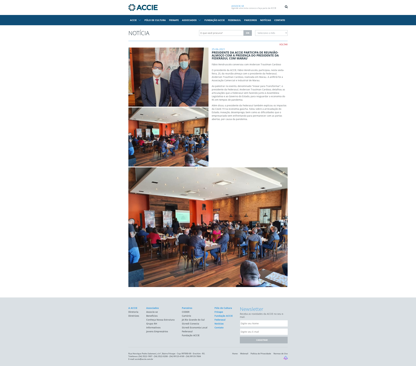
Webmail (244, 353)
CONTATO (279, 20)
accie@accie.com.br (144, 359)
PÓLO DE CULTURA (155, 20)
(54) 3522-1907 (145, 356)
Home (235, 353)
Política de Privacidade (261, 353)
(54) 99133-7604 (193, 356)
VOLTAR (283, 44)
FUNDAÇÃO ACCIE (214, 20)
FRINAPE (174, 20)
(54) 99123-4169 (176, 356)
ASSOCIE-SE (237, 5)
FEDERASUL (234, 20)
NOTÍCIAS (265, 20)
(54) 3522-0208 (161, 356)
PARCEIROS (250, 20)
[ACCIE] (143, 7)
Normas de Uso (280, 353)
